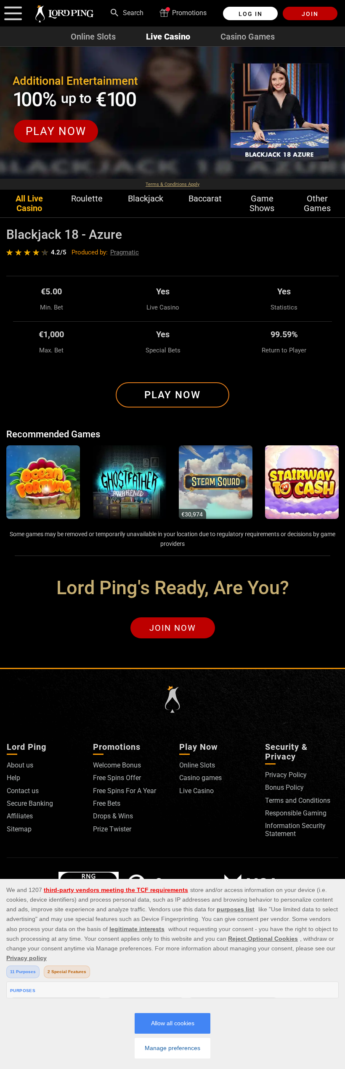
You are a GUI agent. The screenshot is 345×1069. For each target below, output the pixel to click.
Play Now (172, 395)
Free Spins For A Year (124, 791)
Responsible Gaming (295, 813)
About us (20, 765)
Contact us (23, 791)
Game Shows (261, 203)
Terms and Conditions (297, 800)
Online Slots (93, 37)
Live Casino (168, 37)
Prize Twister (112, 829)
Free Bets (106, 803)
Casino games (200, 778)
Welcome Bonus (117, 765)
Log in (251, 14)
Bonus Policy (284, 787)
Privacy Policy (286, 775)
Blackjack (145, 199)
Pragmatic (124, 252)
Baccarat (205, 199)
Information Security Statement (295, 829)
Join (310, 14)
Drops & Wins (113, 816)
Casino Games (247, 37)
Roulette (87, 199)
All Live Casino (29, 203)
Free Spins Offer (117, 778)
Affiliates (20, 816)
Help (13, 778)
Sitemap (19, 829)
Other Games (317, 203)
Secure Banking (30, 803)
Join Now (172, 628)
